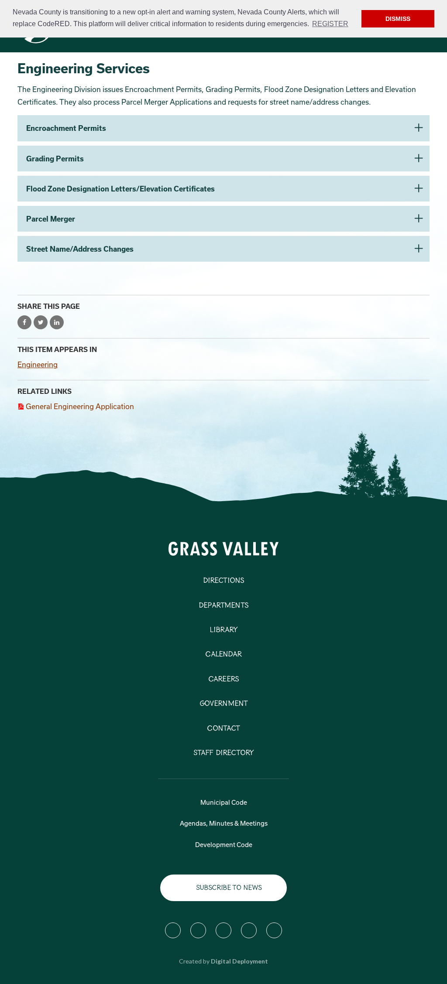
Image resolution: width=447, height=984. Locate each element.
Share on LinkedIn (57, 322)
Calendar (223, 655)
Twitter (198, 930)
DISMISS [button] (397, 18)
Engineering (37, 364)
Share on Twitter (41, 322)
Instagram (223, 930)
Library (223, 630)
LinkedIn (274, 930)
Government (223, 704)
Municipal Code (223, 802)
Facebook (173, 930)
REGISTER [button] (330, 23)
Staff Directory (223, 753)
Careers (223, 679)
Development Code (223, 844)
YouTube (249, 930)
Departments (223, 606)
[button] (223, 128)
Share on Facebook (24, 322)
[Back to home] (223, 548)
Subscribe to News (229, 888)
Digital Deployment (239, 961)
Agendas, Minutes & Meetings (224, 823)
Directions (223, 581)
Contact (223, 729)
